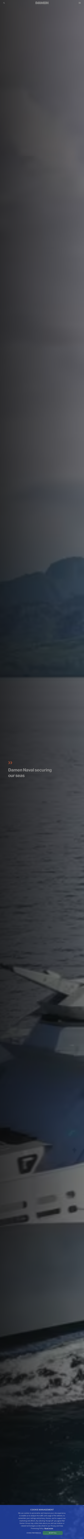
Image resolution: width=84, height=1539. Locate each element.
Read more (48, 1528)
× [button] (83, 1505)
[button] (28, 1533)
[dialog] (42, 1522)
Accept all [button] (53, 1533)
